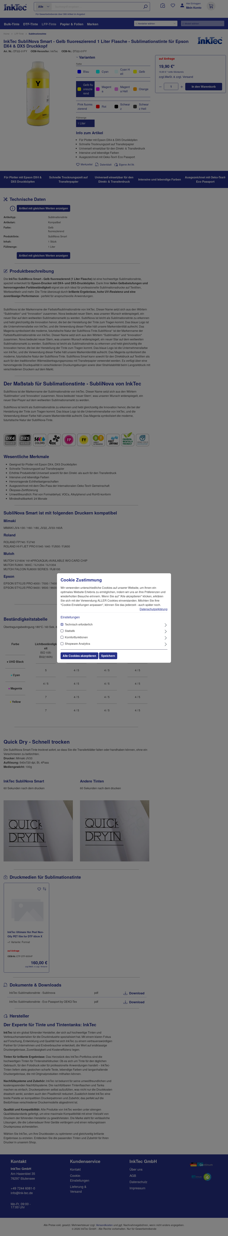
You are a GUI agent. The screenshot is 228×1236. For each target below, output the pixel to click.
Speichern (108, 656)
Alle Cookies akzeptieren (79, 656)
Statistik (70, 631)
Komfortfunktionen (76, 637)
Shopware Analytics (77, 644)
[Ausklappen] (165, 625)
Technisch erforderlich (79, 624)
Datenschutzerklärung (153, 609)
